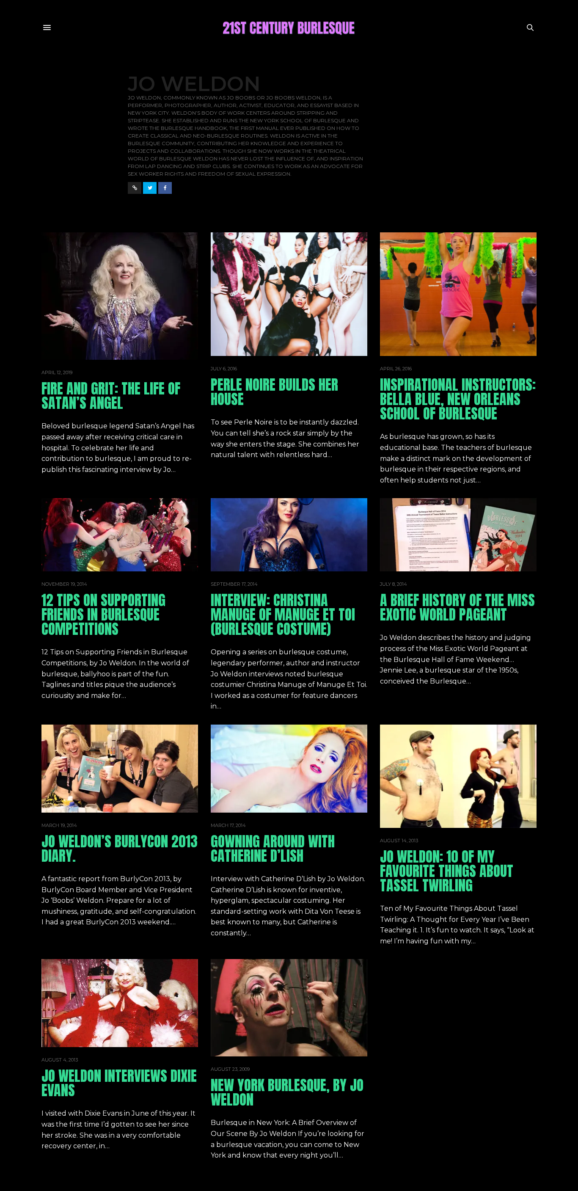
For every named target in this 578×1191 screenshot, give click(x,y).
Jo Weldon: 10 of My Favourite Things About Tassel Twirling (446, 871)
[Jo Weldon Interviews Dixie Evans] (119, 1003)
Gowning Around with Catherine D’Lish (273, 848)
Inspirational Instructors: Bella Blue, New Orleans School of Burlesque (458, 399)
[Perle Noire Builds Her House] (289, 294)
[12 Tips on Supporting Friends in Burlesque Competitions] (119, 534)
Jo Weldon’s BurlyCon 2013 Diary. (119, 848)
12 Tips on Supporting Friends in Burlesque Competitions (103, 614)
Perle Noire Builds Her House (274, 392)
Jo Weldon (194, 84)
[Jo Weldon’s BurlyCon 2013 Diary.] (119, 769)
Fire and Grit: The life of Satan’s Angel (110, 396)
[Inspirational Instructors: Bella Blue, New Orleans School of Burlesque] (458, 294)
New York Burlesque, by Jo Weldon (287, 1092)
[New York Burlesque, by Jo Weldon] (289, 1007)
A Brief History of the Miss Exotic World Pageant (457, 607)
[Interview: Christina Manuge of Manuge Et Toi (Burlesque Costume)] (289, 534)
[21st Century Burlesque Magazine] (289, 27)
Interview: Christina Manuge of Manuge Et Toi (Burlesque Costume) (283, 614)
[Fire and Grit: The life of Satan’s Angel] (119, 296)
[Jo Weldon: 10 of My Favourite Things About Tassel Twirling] (458, 776)
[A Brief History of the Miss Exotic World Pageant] (458, 534)
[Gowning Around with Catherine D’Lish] (289, 769)
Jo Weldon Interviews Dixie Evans (119, 1083)
